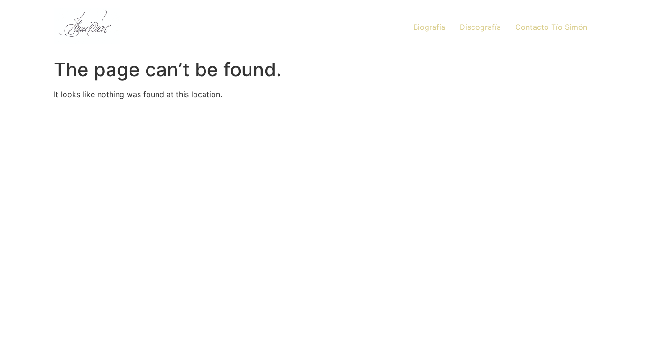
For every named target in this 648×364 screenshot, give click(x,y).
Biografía (429, 27)
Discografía (480, 27)
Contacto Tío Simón (551, 27)
